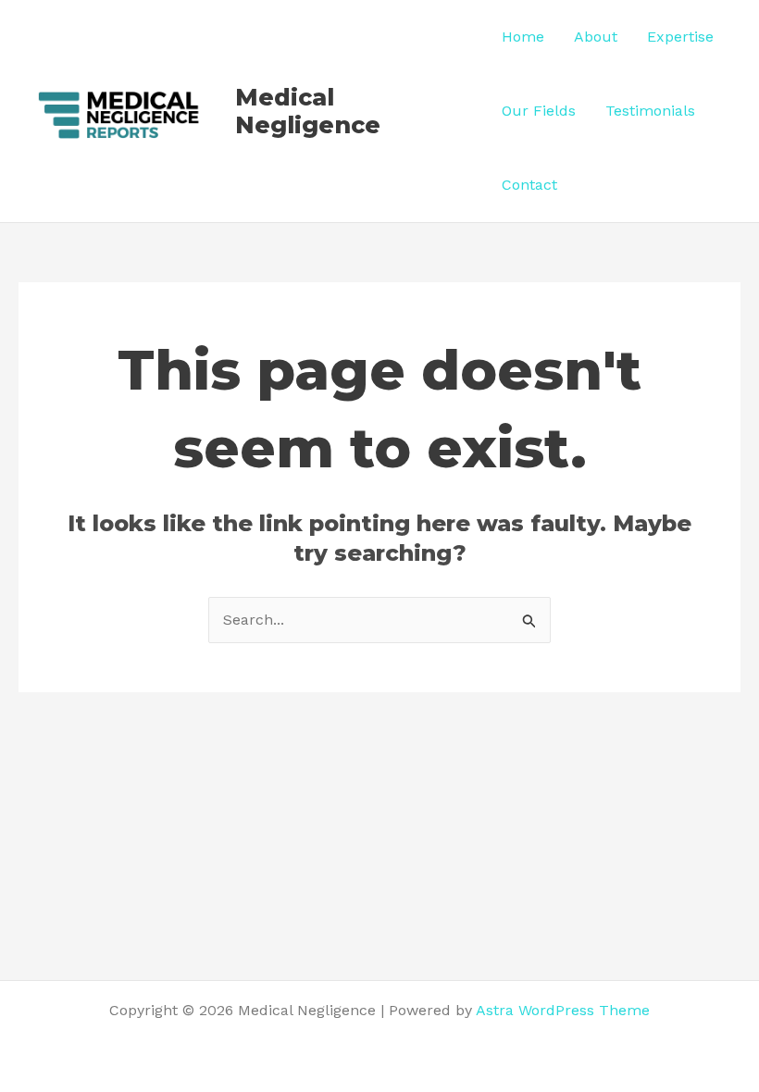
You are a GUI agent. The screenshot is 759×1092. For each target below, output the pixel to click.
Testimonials (650, 110)
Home (523, 36)
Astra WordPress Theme (563, 1010)
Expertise (680, 36)
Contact (529, 184)
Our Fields (539, 110)
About (595, 36)
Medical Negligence (307, 111)
